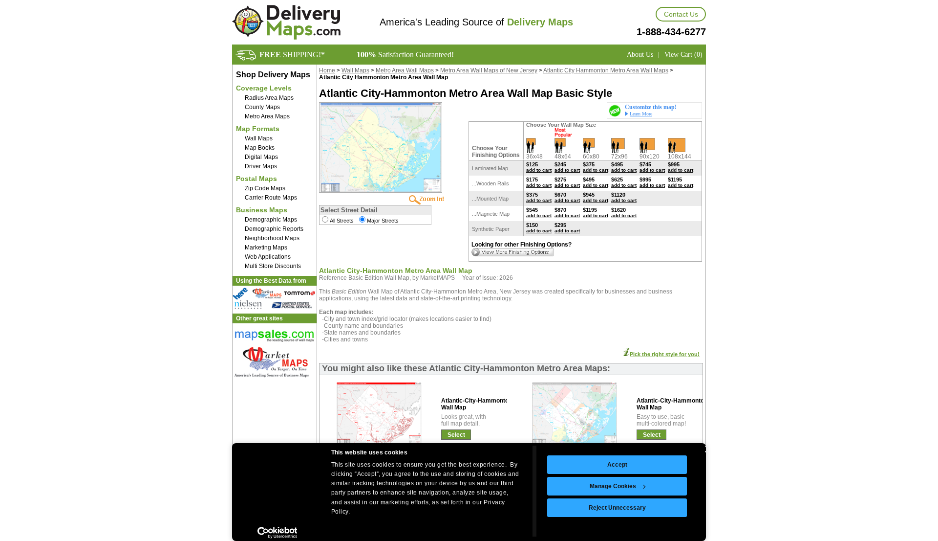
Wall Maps (259, 138)
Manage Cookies (613, 486)
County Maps (262, 107)
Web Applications (268, 256)
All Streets (342, 221)
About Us (640, 54)
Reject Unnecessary (617, 507)
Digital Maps (261, 157)
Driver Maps (261, 166)
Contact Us (681, 14)
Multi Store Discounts (273, 266)
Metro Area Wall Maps (405, 70)
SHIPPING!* (292, 54)
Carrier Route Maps (271, 197)
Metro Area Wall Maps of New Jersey (488, 70)
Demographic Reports (274, 228)
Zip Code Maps (265, 188)
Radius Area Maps (269, 97)
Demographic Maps (271, 219)
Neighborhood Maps (272, 238)
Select (456, 434)
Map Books (260, 147)
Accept (617, 464)
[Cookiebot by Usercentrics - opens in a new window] (277, 533)
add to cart (539, 170)
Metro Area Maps (267, 116)
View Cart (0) (683, 54)
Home (327, 70)
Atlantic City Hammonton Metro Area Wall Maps (605, 70)
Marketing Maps (266, 247)
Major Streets (383, 221)
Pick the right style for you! (665, 354)
